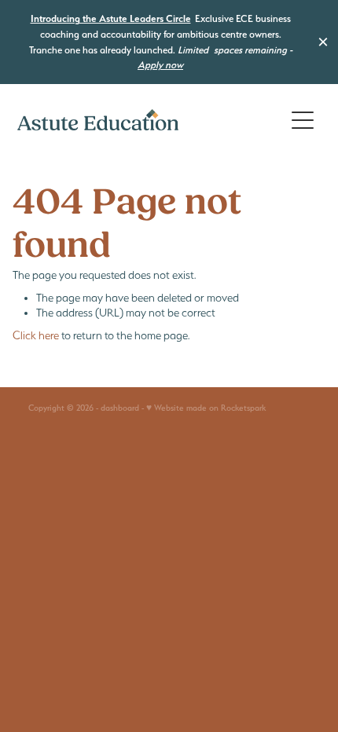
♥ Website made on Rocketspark (206, 408)
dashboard (120, 408)
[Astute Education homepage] (150, 119)
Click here (36, 335)
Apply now (160, 65)
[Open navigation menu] (302, 120)
